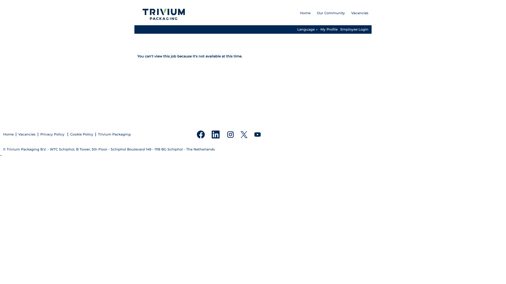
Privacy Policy (52, 134)
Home (305, 13)
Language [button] (306, 29)
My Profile (329, 29)
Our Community (331, 13)
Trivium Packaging (114, 134)
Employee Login (354, 29)
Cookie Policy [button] (81, 134)
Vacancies (359, 13)
